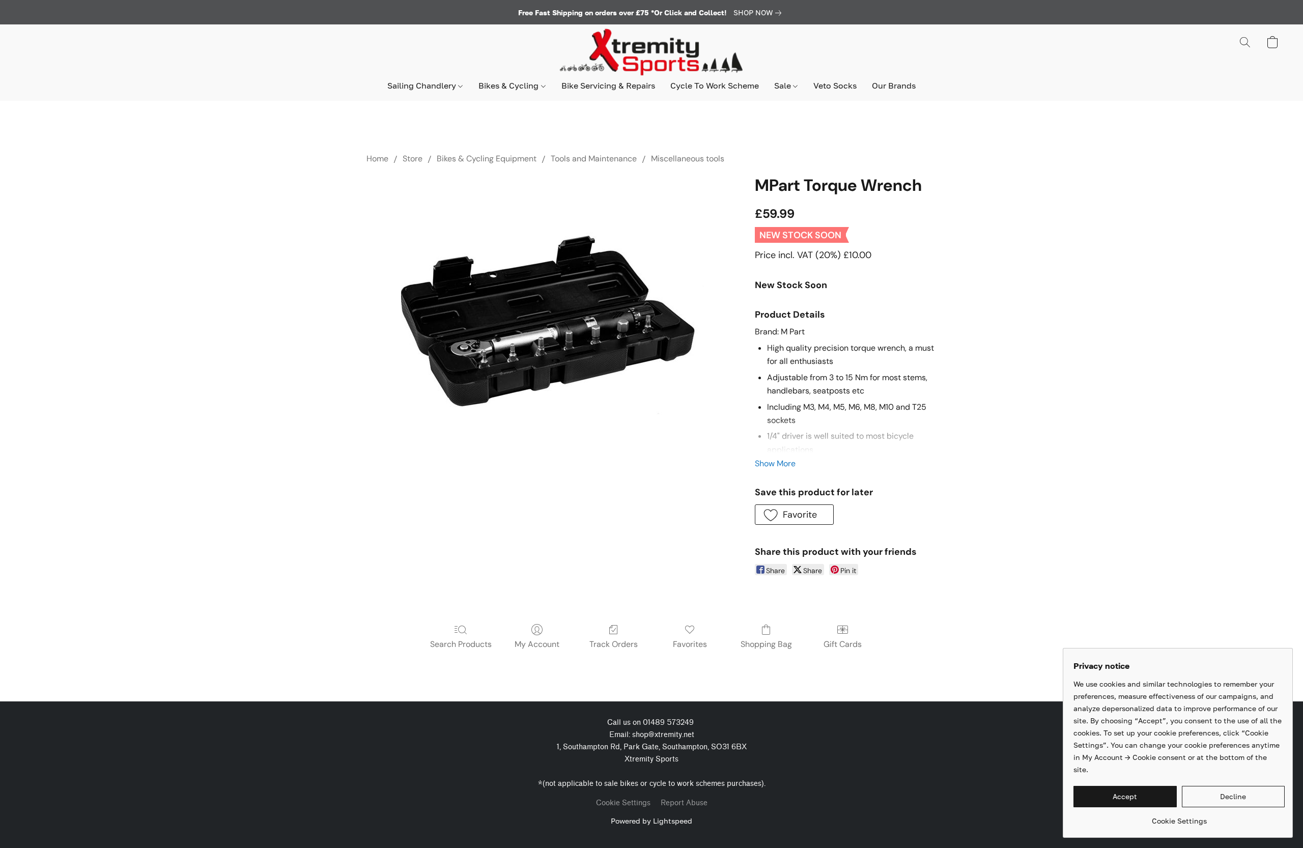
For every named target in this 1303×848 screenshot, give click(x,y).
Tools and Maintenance (594, 158)
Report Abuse (684, 803)
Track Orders (613, 644)
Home (377, 158)
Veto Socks (835, 85)
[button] (651, 52)
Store (412, 158)
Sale (783, 85)
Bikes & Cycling (509, 85)
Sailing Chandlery (422, 85)
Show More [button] (775, 463)
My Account (537, 644)
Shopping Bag (766, 644)
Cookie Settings (623, 803)
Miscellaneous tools (687, 158)
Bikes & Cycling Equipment (486, 158)
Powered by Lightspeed (651, 820)
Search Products (461, 644)
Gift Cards (843, 644)
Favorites (690, 644)
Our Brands (894, 85)
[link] (759, 13)
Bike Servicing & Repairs (608, 85)
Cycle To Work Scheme (714, 85)
